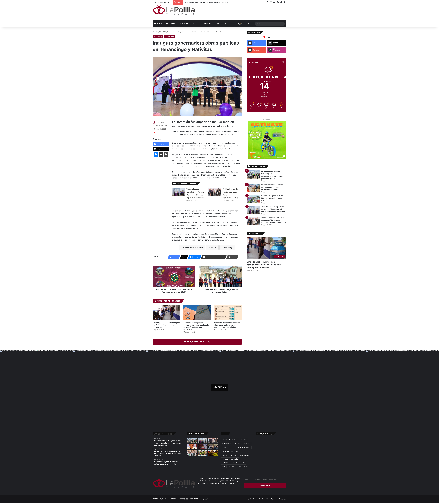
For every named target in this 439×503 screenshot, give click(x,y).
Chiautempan (226, 443)
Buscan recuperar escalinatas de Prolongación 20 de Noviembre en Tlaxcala (272, 187)
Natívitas (213, 247)
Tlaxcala (231, 467)
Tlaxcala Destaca (242, 467)
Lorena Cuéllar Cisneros (192, 247)
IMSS (224, 447)
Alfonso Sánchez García (230, 439)
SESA (243, 463)
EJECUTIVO (171, 32)
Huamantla (246, 443)
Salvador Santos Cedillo (230, 459)
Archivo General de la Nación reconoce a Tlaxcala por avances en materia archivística (213, 2)
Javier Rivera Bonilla (243, 447)
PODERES (158, 24)
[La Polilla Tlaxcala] (174, 10)
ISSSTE (231, 447)
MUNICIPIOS (171, 24)
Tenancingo (227, 247)
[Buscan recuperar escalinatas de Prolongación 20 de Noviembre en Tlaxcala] (253, 188)
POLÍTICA (184, 24)
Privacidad (265, 499)
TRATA (195, 24)
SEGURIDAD (206, 24)
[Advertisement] (242, 12)
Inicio (156, 32)
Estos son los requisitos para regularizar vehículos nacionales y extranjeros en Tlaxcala (264, 265)
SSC (223, 467)
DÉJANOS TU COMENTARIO (197, 342)
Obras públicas (244, 455)
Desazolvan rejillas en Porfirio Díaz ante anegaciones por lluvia (273, 198)
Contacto (274, 499)
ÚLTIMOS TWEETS (264, 434)
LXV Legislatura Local (229, 455)
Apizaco (243, 439)
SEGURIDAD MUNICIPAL (230, 463)
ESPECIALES (221, 24)
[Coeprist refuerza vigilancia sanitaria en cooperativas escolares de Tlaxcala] (192, 447)
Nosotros (282, 499)
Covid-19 (237, 443)
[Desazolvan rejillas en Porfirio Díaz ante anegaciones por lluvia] (253, 199)
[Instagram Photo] (36, 387)
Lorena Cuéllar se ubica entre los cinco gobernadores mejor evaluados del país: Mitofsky (227, 325)
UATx (224, 471)
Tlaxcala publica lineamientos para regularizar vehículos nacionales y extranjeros (166, 325)
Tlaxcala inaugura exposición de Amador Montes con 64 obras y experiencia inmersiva (273, 209)
